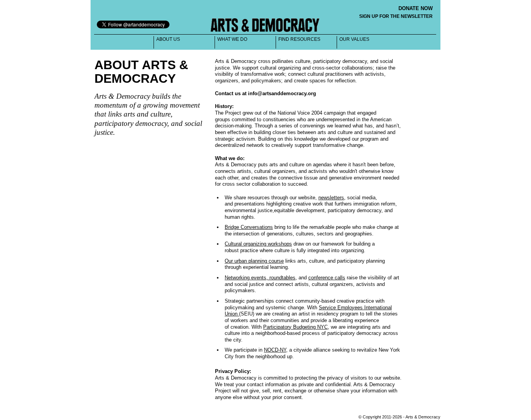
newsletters (331, 197)
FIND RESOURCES (299, 39)
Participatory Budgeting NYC (295, 327)
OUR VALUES (354, 39)
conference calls (326, 278)
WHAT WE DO (232, 39)
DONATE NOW (415, 8)
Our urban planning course (254, 261)
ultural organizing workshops (260, 244)
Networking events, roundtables (260, 278)
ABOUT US (168, 39)
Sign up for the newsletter (396, 16)
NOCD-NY (275, 350)
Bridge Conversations (249, 227)
